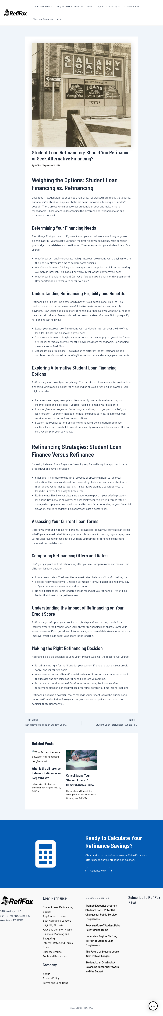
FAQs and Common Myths (57, 929)
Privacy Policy (51, 978)
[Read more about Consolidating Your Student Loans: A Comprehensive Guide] (81, 759)
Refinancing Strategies (43, 784)
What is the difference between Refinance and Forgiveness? (47, 773)
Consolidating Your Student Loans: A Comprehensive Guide (80, 780)
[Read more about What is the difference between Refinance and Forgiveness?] (47, 756)
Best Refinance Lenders (57, 920)
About (46, 973)
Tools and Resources (55, 956)
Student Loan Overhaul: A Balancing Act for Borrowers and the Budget (102, 967)
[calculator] (45, 854)
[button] (98, 870)
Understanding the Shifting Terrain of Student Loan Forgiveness (101, 941)
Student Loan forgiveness (44, 787)
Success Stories (52, 951)
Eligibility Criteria (53, 925)
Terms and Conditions (55, 982)
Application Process (55, 916)
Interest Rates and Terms (58, 942)
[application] (81, 6)
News (46, 947)
